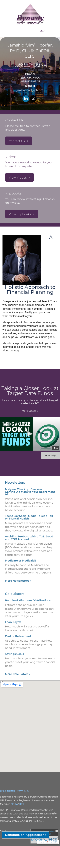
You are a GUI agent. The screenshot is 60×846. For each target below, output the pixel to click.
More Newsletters (18, 580)
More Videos (30, 411)
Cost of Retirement (18, 636)
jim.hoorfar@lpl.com (30, 90)
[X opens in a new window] (33, 98)
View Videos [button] (18, 177)
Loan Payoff (13, 622)
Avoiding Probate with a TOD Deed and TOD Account (29, 538)
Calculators (14, 594)
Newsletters (15, 482)
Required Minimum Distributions (28, 600)
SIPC (21, 803)
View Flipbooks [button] (20, 214)
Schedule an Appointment (25, 835)
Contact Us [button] (17, 141)
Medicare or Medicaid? (20, 560)
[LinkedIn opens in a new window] (25, 98)
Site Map (5, 831)
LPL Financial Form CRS (14, 790)
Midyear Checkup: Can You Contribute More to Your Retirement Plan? (30, 492)
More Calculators (17, 674)
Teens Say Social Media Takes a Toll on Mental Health (29, 517)
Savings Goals (14, 654)
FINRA (14, 803)
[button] (45, 31)
